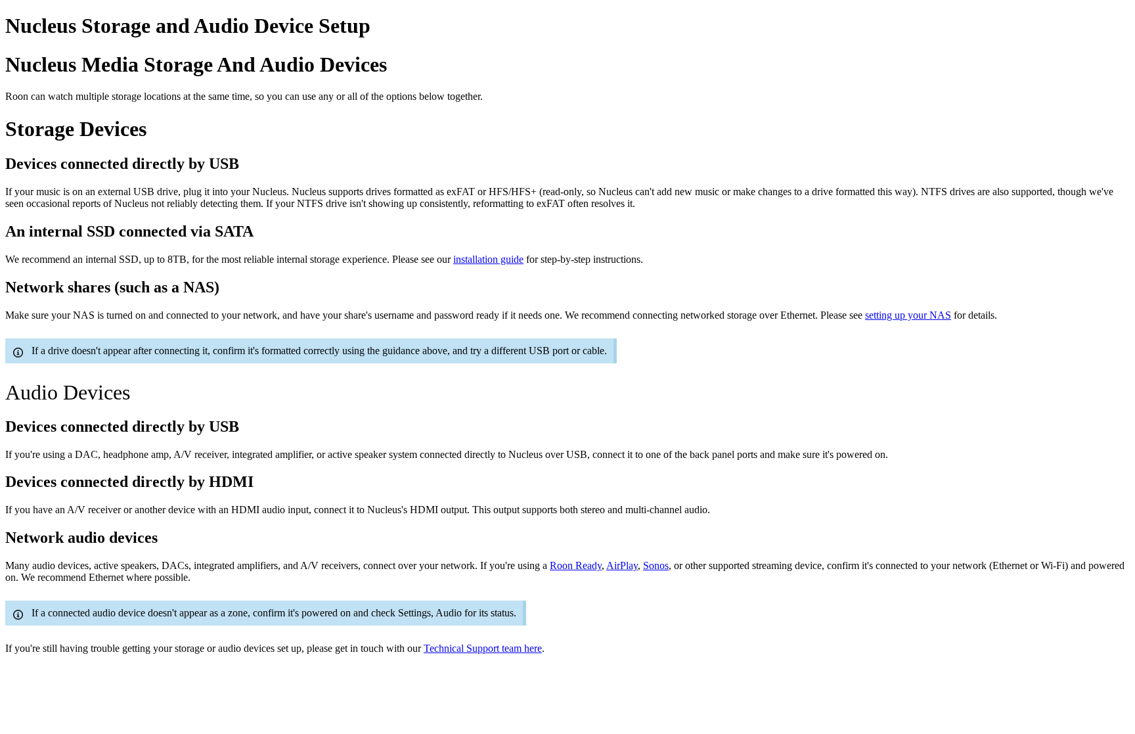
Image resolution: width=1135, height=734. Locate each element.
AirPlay (622, 565)
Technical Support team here (483, 648)
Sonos (656, 565)
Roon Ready (576, 565)
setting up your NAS (908, 315)
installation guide (488, 259)
